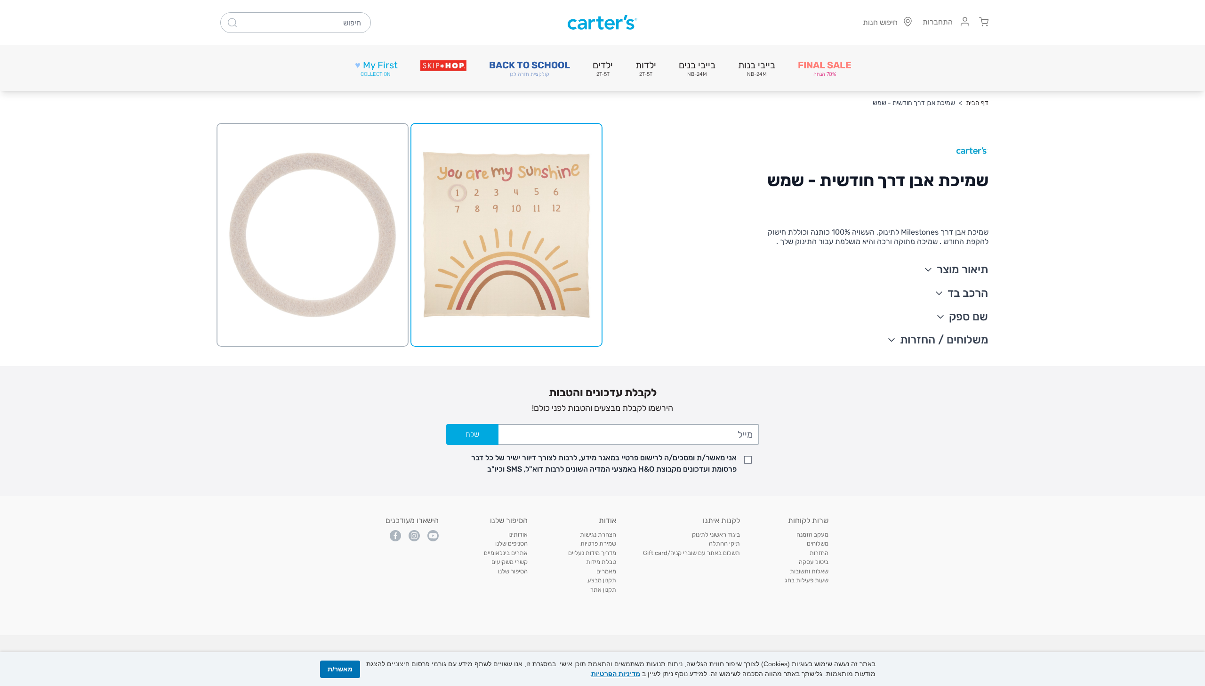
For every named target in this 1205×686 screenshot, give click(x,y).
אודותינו (518, 534)
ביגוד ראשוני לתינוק (716, 534)
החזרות (819, 552)
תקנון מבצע (601, 580)
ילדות (645, 68)
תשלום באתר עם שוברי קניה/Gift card (691, 552)
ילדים (603, 68)
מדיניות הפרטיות (615, 674)
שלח (472, 434)
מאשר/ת (340, 669)
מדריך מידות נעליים (592, 552)
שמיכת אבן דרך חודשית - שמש (914, 103)
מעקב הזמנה (812, 534)
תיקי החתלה (724, 543)
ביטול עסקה (813, 561)
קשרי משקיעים (509, 561)
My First (376, 68)
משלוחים (817, 543)
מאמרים (606, 571)
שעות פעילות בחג (806, 580)
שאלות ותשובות (809, 571)
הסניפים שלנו (511, 543)
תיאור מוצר (962, 269)
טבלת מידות (601, 561)
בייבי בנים (697, 68)
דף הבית (977, 103)
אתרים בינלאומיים (506, 552)
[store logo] (602, 22)
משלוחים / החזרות (944, 339)
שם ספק (968, 316)
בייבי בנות (756, 68)
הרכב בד (968, 293)
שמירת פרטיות (598, 543)
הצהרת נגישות (598, 534)
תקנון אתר (603, 589)
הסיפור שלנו (513, 571)
